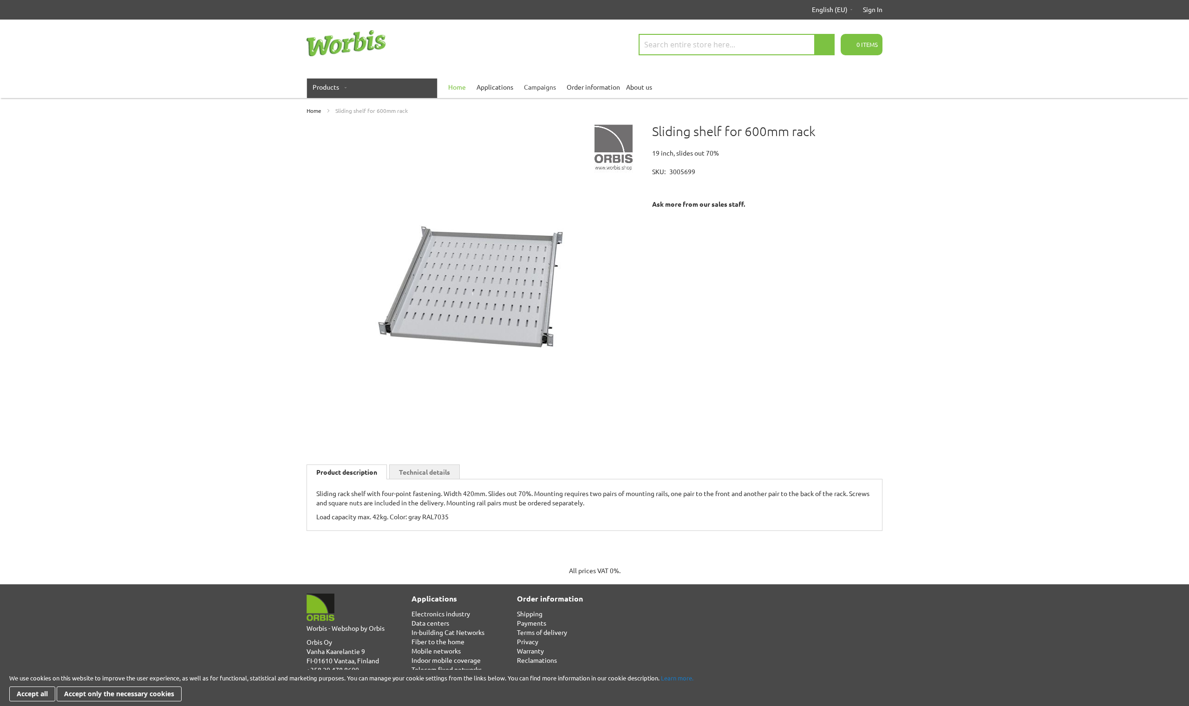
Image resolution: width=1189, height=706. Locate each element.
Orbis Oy (319, 642)
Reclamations (537, 660)
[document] (594, 687)
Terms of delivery (542, 632)
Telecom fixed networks (447, 669)
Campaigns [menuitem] (540, 87)
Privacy (527, 641)
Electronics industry (441, 613)
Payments (531, 623)
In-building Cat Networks (448, 632)
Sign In (872, 9)
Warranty (530, 651)
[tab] (347, 471)
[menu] (594, 87)
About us (639, 87)
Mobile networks (436, 651)
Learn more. (677, 678)
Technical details (424, 472)
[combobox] (737, 44)
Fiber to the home (438, 641)
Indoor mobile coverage (446, 660)
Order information (593, 87)
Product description (346, 472)
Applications (495, 87)
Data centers (430, 623)
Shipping (529, 613)
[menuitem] (327, 87)
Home (314, 110)
